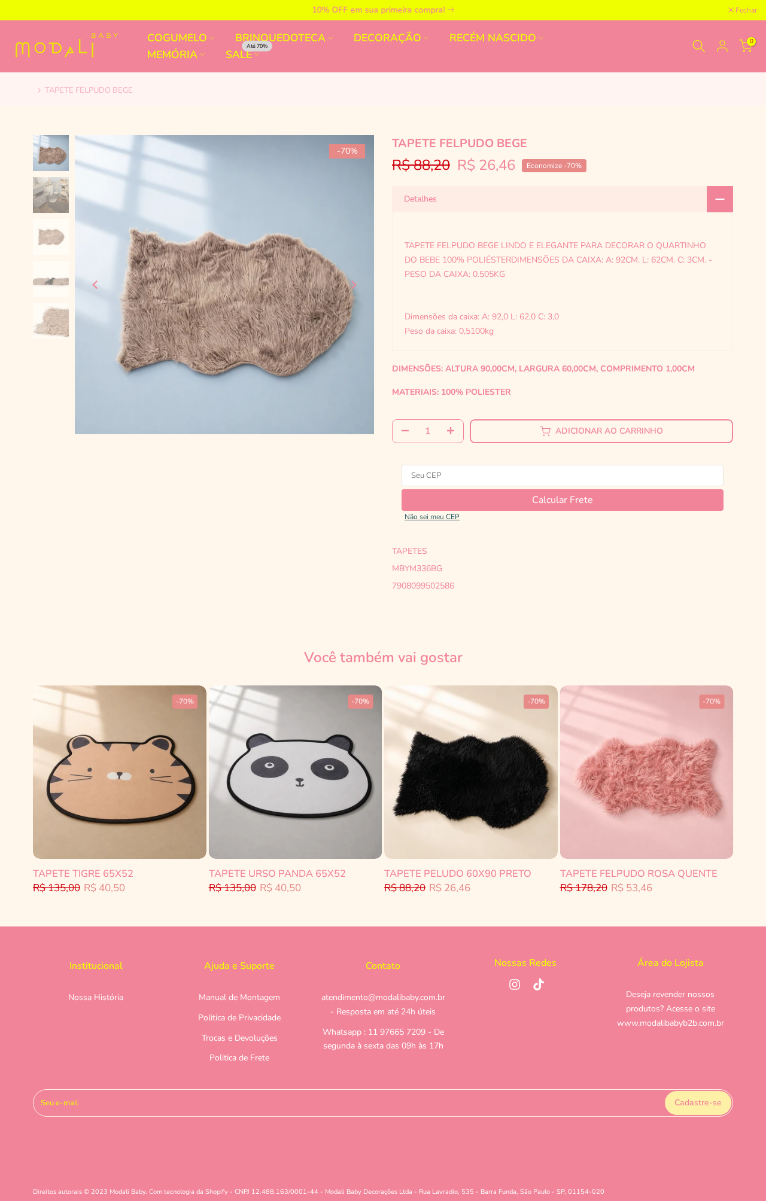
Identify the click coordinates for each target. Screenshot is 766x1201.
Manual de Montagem (239, 997)
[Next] (353, 285)
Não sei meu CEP (432, 517)
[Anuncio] (384, 10)
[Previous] (96, 285)
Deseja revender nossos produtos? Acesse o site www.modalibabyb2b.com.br (670, 1009)
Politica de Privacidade (239, 1017)
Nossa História (95, 997)
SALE (247, 53)
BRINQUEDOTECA (280, 38)
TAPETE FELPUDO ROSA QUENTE (639, 873)
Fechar (26, 10)
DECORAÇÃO (387, 38)
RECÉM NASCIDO (492, 38)
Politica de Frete (239, 1057)
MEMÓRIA (172, 54)
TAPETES (409, 551)
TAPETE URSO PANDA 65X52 (277, 873)
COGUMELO (177, 38)
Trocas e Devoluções (240, 1038)
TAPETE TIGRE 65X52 (83, 873)
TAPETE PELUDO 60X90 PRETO (457, 873)
